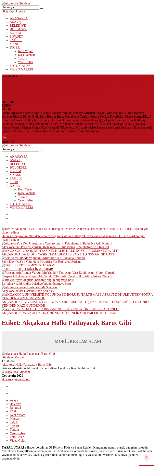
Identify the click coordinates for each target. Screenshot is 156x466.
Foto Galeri (17, 437)
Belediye (15, 404)
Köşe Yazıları (26, 54)
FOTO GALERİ (20, 65)
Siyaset (14, 426)
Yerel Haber (25, 62)
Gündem (7, 357)
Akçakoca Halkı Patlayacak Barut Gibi (27, 364)
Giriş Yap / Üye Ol (14, 11)
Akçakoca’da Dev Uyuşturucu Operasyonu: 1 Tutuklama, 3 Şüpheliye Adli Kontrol (55, 87)
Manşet (19, 357)
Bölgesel (15, 407)
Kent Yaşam (25, 51)
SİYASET (16, 36)
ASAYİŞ (16, 22)
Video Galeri (18, 440)
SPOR (14, 43)
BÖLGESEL (18, 29)
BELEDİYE (18, 25)
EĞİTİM (15, 33)
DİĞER (15, 47)
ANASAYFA (19, 18)
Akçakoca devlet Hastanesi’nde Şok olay (28, 291)
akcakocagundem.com (16, 379)
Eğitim (14, 411)
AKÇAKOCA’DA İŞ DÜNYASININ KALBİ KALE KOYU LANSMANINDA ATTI (58, 91)
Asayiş (14, 400)
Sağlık (14, 422)
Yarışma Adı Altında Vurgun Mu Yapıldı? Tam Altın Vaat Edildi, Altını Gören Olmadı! (57, 276)
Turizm (22, 58)
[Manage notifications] (146, 457)
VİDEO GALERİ (21, 69)
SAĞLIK (16, 40)
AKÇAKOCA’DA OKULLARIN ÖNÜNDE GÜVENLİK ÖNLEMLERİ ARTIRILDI (59, 313)
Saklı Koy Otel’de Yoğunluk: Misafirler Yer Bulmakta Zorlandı (42, 94)
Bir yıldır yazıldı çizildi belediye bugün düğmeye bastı (36, 283)
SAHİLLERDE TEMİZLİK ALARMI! (27, 98)
